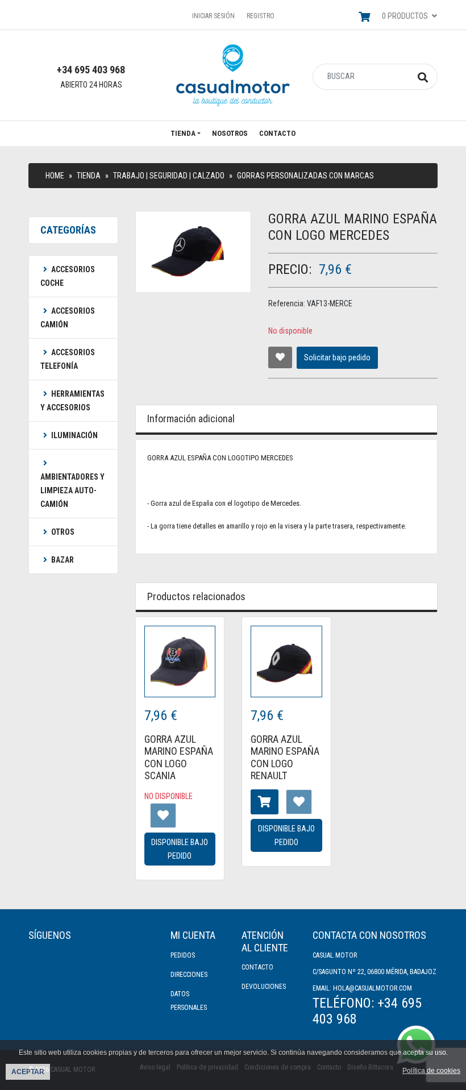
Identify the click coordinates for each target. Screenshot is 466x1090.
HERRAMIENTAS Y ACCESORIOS (72, 400)
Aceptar (27, 1072)
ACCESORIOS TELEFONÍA (67, 359)
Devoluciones (264, 987)
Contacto (277, 133)
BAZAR (62, 559)
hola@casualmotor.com (372, 988)
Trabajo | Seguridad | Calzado (168, 175)
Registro (260, 16)
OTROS (62, 531)
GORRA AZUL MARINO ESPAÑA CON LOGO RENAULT (285, 757)
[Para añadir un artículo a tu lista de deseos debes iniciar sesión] (280, 357)
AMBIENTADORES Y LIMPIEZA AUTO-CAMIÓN (72, 490)
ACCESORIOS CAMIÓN (67, 317)
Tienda (182, 133)
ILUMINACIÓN (74, 435)
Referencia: (286, 303)
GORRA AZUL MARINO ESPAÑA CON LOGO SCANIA (178, 757)
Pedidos (182, 955)
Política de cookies (431, 1071)
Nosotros (230, 133)
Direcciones (188, 975)
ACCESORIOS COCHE (67, 276)
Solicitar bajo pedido (337, 357)
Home (54, 175)
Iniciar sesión (213, 16)
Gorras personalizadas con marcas (305, 175)
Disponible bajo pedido (179, 849)
